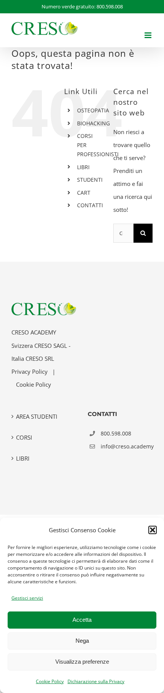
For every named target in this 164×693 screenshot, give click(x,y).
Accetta (82, 619)
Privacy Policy (29, 371)
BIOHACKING (93, 123)
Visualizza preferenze (82, 661)
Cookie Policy (50, 681)
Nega (82, 640)
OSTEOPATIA (93, 110)
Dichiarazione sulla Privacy (96, 681)
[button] (152, 530)
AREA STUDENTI (36, 416)
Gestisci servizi (27, 598)
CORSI (24, 437)
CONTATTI (90, 205)
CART (83, 192)
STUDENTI (90, 179)
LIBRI (83, 167)
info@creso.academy (127, 446)
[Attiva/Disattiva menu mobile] (149, 35)
